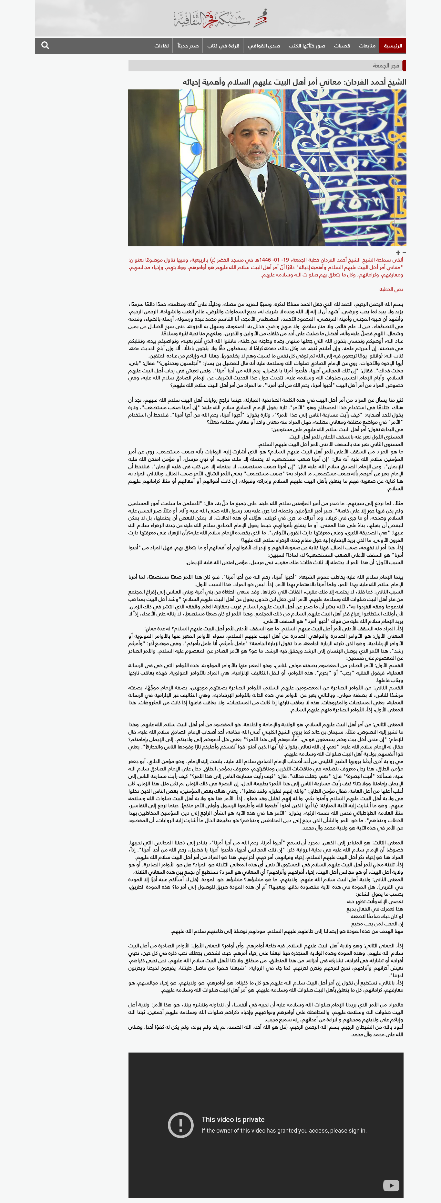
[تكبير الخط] (398, 253)
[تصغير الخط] (404, 253)
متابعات (367, 45)
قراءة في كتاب (224, 45)
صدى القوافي (264, 45)
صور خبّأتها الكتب (307, 45)
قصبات (342, 45)
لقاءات (162, 45)
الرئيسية (393, 45)
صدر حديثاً (188, 45)
